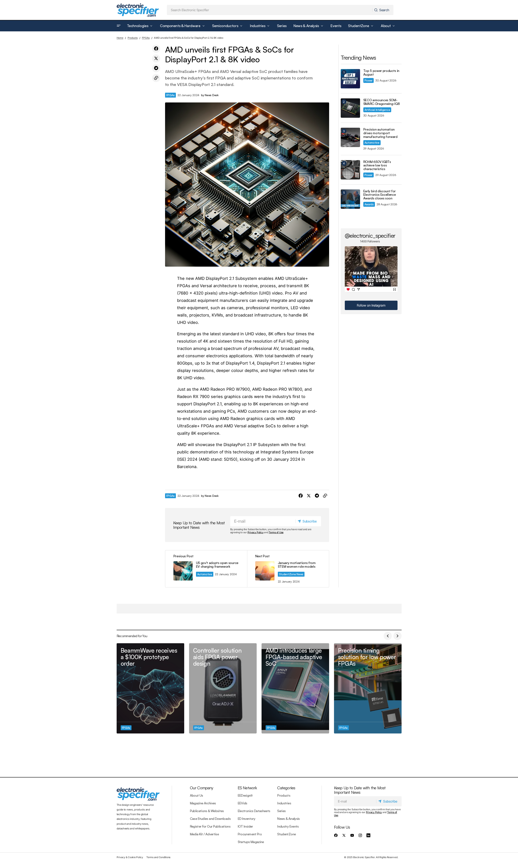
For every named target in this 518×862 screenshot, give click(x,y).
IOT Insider (245, 826)
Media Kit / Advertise (204, 834)
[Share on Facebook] (156, 49)
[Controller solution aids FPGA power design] (223, 688)
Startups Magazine (251, 842)
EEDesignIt (245, 795)
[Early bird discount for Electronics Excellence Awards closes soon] (350, 199)
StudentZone (286, 834)
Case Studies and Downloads (210, 819)
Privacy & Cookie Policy (130, 857)
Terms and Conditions (158, 857)
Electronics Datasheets (254, 811)
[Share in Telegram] (156, 68)
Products (133, 37)
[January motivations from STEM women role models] (288, 568)
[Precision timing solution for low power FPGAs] (368, 688)
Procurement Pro (250, 834)
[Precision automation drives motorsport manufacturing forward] (350, 137)
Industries (284, 803)
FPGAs (146, 37)
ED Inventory (246, 819)
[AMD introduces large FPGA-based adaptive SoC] (295, 688)
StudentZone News (291, 574)
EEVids (242, 803)
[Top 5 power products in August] (350, 78)
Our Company (201, 787)
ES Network (247, 787)
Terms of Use (276, 532)
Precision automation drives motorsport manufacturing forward (380, 133)
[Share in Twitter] (156, 58)
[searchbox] (269, 10)
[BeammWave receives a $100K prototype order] (150, 688)
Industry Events (288, 826)
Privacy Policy (256, 532)
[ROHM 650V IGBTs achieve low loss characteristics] (350, 169)
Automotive (204, 574)
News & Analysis (288, 819)
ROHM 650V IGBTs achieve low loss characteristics (377, 165)
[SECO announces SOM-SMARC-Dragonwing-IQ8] (350, 108)
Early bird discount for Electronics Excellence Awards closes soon (379, 194)
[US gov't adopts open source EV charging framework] (206, 568)
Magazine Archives (203, 803)
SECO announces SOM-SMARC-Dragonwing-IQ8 (381, 102)
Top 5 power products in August (381, 72)
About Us (196, 795)
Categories (286, 787)
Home (120, 37)
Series (281, 811)
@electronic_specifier (370, 235)
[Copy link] (156, 78)
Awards (369, 204)
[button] (119, 25)
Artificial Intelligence (377, 109)
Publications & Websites (207, 811)
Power (369, 80)
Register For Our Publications (210, 826)
